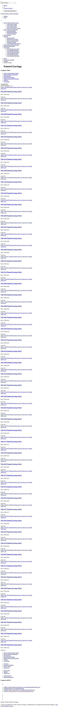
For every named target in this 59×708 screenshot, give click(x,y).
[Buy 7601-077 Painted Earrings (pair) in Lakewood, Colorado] (16, 437)
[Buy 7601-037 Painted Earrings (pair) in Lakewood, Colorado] (16, 380)
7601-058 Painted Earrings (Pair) (11, 419)
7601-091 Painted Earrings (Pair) (11, 340)
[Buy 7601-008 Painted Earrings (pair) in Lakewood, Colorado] (16, 301)
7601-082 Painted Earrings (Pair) (11, 91)
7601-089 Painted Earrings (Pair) (11, 362)
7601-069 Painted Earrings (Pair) (11, 588)
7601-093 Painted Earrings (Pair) (11, 554)
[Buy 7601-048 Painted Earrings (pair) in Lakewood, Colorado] (16, 211)
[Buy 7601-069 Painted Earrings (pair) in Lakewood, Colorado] (16, 584)
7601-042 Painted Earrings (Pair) (11, 645)
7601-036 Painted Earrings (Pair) (11, 396)
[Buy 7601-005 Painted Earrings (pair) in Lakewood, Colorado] (16, 459)
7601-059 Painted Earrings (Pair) (11, 193)
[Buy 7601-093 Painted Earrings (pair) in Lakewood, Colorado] (16, 550)
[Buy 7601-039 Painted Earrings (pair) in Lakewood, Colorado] (16, 166)
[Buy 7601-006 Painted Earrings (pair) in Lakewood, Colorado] (16, 245)
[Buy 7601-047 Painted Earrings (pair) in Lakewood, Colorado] (16, 527)
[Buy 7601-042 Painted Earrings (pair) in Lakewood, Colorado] (16, 640)
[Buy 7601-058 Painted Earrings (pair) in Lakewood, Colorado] (16, 414)
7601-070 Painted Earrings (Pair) (11, 374)
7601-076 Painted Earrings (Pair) (11, 159)
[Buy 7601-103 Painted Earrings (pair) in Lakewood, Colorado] (16, 177)
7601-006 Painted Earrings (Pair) (11, 249)
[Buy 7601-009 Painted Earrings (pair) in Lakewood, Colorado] (16, 606)
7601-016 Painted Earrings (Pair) (11, 453)
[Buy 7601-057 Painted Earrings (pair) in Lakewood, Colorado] (16, 505)
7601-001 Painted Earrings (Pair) (11, 622)
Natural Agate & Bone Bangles (11, 45)
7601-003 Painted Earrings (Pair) (11, 498)
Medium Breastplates (12, 32)
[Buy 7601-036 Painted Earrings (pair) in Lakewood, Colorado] (16, 392)
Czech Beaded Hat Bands (13, 51)
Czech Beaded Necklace (13, 53)
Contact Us (6, 668)
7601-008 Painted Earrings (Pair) (11, 306)
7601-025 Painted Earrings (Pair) (11, 227)
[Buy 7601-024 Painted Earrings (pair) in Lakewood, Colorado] (16, 538)
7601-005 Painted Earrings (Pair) (11, 464)
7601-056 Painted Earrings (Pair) (11, 408)
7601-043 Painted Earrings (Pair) (11, 295)
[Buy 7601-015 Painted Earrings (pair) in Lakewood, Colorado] (16, 572)
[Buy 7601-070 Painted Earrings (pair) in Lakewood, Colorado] (16, 369)
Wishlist (6, 672)
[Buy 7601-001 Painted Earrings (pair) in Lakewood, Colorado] (16, 617)
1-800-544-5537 (8, 676)
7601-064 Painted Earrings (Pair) (11, 148)
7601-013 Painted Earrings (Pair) (11, 487)
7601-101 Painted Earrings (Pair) (11, 125)
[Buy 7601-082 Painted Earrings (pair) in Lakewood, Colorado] (16, 87)
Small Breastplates (11, 31)
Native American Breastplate (11, 29)
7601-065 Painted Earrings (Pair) (11, 520)
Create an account (8, 8)
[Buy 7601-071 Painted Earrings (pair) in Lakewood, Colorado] (16, 471)
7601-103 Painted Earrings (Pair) (11, 182)
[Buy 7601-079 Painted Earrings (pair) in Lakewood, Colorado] (16, 629)
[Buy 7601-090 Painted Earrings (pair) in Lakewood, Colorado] (16, 234)
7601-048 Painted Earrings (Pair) (11, 216)
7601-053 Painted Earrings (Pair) (11, 351)
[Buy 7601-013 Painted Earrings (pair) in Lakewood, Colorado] (16, 482)
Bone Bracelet (7, 35)
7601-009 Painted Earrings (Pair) (11, 611)
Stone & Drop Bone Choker (13, 28)
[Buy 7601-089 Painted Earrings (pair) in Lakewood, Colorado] (16, 358)
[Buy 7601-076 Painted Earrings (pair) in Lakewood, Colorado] (16, 155)
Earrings (6, 36)
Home (5, 58)
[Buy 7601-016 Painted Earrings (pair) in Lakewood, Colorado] (16, 448)
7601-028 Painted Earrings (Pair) (11, 328)
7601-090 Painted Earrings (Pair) (11, 238)
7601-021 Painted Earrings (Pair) (11, 430)
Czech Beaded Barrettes (12, 50)
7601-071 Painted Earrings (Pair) (11, 475)
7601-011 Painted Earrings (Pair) (11, 261)
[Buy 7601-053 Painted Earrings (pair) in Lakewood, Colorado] (16, 347)
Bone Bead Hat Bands (9, 46)
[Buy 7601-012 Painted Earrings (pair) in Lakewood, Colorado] (16, 268)
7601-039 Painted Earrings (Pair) (11, 170)
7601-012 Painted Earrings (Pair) (11, 272)
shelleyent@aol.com (9, 677)
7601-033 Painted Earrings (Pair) (11, 599)
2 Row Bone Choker (12, 24)
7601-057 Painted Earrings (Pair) (11, 509)
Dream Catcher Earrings (13, 40)
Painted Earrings (11, 38)
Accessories (6, 47)
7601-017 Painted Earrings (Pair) (11, 566)
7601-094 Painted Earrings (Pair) (11, 114)
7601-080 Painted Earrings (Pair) (11, 283)
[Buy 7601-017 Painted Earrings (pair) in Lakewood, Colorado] (16, 561)
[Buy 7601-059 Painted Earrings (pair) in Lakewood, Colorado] (16, 189)
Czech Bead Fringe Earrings (14, 43)
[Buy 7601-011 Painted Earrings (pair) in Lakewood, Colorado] (16, 256)
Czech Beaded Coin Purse (13, 49)
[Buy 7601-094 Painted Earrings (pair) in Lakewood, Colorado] (16, 109)
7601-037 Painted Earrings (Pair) (11, 385)
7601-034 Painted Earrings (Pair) (11, 137)
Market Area (7, 673)
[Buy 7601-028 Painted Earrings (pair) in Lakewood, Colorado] (16, 324)
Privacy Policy (7, 666)
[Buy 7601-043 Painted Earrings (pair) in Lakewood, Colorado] (16, 290)
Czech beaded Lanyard (12, 54)
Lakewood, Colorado (9, 60)
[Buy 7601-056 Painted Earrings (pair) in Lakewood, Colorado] (16, 403)
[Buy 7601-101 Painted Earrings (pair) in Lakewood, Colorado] (16, 121)
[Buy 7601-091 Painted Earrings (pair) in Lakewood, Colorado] (16, 335)
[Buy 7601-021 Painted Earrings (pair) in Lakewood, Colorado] (16, 426)
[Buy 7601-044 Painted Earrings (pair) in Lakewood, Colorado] (16, 98)
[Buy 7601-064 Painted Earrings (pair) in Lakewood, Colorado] (16, 143)
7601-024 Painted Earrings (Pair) (11, 543)
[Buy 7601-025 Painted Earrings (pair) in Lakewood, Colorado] (16, 222)
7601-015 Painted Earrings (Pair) (11, 577)
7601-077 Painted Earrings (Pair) (11, 441)
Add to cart (3, 88)
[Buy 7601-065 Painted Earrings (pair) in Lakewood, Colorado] (16, 516)
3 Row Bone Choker (12, 25)
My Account (7, 670)
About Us (6, 663)
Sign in (5, 5)
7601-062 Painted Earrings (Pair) (11, 317)
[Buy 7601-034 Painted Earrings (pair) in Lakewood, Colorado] (16, 132)
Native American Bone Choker (11, 23)
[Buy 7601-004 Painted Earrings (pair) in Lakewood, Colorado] (16, 200)
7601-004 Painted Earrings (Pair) (11, 204)
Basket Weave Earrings (12, 39)
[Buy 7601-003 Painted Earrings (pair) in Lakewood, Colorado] (16, 493)
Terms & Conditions (9, 665)
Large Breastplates (11, 34)
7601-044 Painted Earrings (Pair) (11, 103)
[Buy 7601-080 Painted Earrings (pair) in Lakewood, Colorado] (16, 279)
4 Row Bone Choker (12, 27)
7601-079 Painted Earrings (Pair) (11, 633)
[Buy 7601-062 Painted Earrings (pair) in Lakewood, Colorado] (16, 313)
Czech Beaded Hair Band (13, 56)
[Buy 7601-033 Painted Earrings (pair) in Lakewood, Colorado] (16, 595)
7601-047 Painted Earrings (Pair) (11, 532)
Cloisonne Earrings (11, 42)
